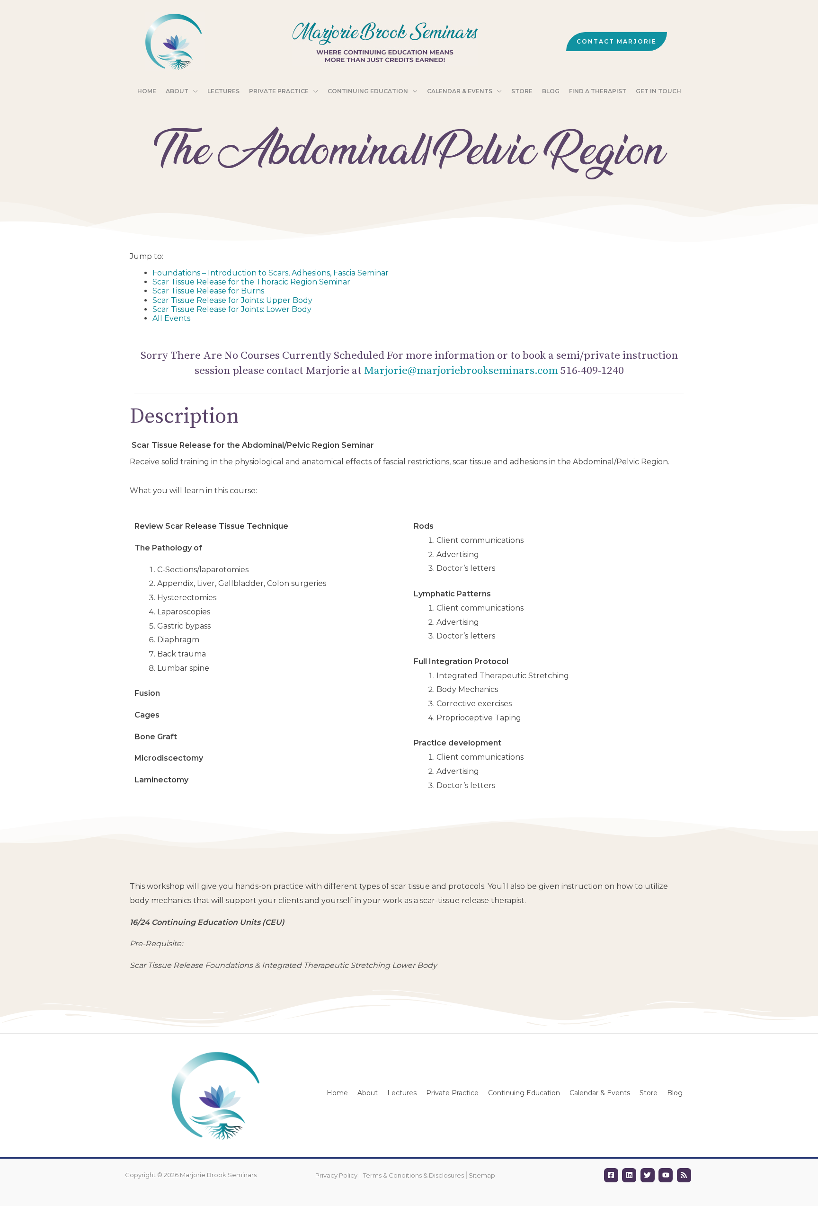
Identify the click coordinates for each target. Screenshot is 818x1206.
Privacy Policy (336, 1175)
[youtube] (666, 1175)
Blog (675, 1093)
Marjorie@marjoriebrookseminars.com (461, 371)
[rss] (685, 1175)
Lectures (402, 1093)
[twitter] (648, 1175)
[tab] (549, 526)
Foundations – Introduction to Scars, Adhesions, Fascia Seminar (270, 272)
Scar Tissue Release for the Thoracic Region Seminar (251, 281)
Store (649, 1093)
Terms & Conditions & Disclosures (413, 1175)
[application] (193, 91)
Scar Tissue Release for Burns (208, 290)
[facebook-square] (612, 1175)
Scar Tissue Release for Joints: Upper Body (232, 300)
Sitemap (482, 1175)
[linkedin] (630, 1175)
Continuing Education (524, 1093)
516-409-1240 (592, 371)
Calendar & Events (599, 1093)
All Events (171, 318)
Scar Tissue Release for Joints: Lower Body (231, 309)
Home (337, 1093)
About (367, 1093)
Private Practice (452, 1093)
